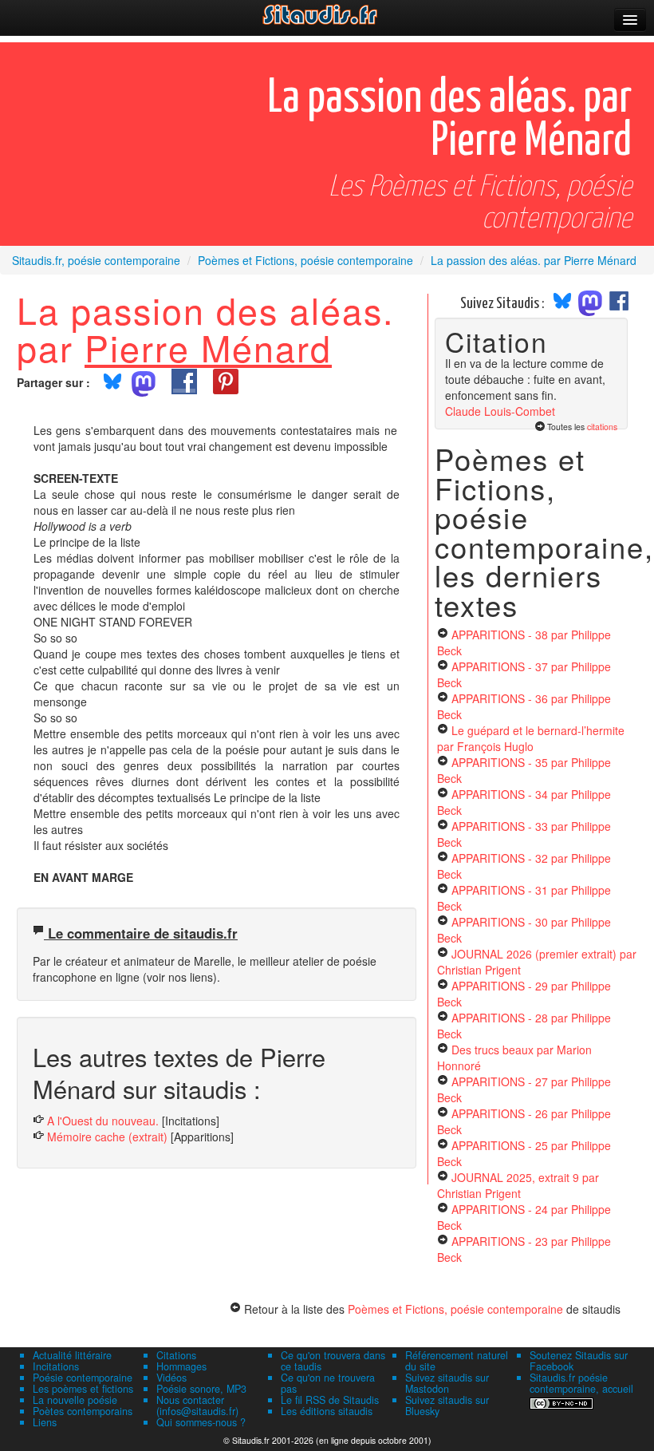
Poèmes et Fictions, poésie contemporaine (455, 1309)
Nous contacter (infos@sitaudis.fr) (197, 1405)
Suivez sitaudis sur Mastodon (447, 1383)
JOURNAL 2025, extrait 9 (518, 1185)
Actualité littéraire (72, 1355)
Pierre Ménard (208, 347)
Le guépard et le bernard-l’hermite (530, 738)
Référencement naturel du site (456, 1361)
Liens (45, 1422)
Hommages (181, 1366)
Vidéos (171, 1377)
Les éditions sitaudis (326, 1411)
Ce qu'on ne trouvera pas (328, 1383)
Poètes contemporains (82, 1411)
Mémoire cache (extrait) (107, 1137)
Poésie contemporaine (82, 1377)
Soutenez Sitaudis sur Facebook (579, 1361)
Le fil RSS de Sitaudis (330, 1400)
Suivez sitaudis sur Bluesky (447, 1405)
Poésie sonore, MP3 (201, 1389)
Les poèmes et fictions (83, 1389)
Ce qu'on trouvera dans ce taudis (333, 1361)
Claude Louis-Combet (500, 411)
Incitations (56, 1366)
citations (602, 427)
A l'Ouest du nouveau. (103, 1121)
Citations (176, 1355)
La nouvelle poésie (75, 1400)
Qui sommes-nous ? (201, 1422)
